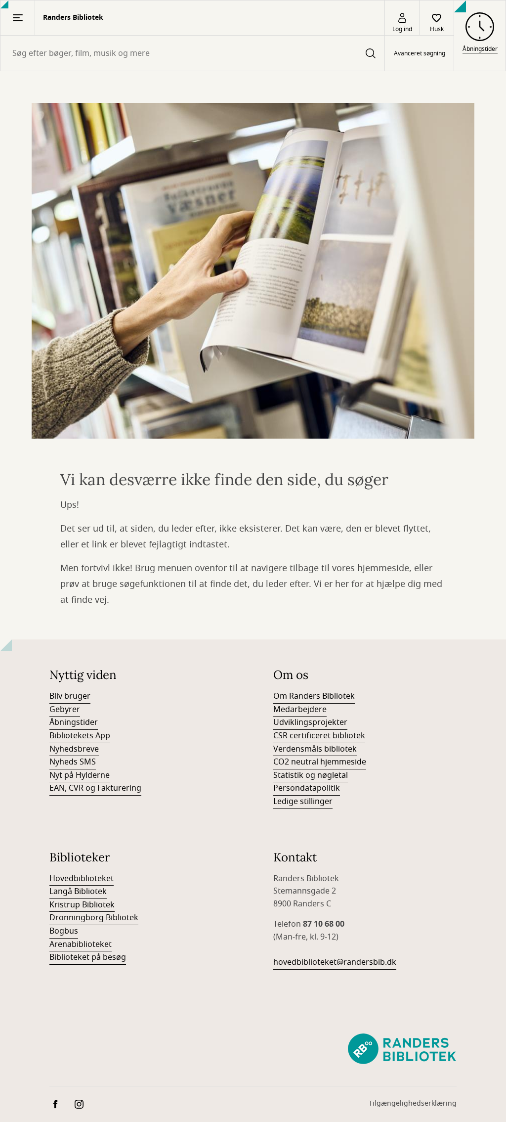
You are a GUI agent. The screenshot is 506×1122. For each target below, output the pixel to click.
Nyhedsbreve (74, 749)
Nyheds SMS (72, 762)
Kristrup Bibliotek (82, 905)
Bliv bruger (69, 696)
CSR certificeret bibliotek (319, 736)
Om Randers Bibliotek (314, 696)
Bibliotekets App (79, 736)
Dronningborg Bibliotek (93, 918)
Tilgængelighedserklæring (413, 1103)
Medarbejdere (300, 710)
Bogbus (63, 931)
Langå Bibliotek (78, 892)
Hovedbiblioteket (81, 879)
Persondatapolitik (306, 788)
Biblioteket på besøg (87, 957)
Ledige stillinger (303, 802)
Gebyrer (64, 710)
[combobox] (192, 53)
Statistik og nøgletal (310, 775)
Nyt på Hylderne (79, 775)
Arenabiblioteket (80, 944)
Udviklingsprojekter (310, 722)
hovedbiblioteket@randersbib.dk (334, 962)
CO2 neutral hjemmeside (319, 762)
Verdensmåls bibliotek (315, 749)
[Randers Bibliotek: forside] (402, 1049)
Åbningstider (73, 722)
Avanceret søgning (419, 53)
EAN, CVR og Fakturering (95, 788)
